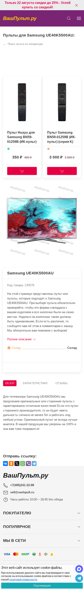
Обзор (9, 383)
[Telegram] (34, 463)
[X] (16, 463)
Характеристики (35, 383)
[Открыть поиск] (69, 18)
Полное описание (19, 339)
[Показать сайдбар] (79, 18)
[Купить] (22, 171)
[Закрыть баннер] (76, 5)
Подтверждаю (42, 585)
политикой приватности (23, 579)
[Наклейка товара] (6, 81)
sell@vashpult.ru (22, 492)
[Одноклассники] (11, 463)
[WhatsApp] (22, 463)
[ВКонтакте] (5, 463)
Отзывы (61, 383)
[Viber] (28, 463)
